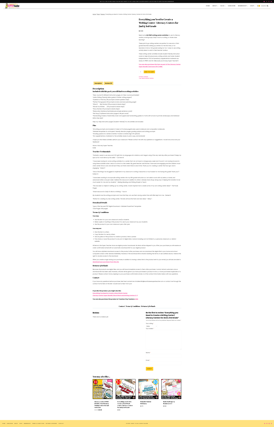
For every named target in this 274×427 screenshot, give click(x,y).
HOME (208, 6)
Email (148, 360)
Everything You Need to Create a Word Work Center (110, 293)
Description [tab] (98, 83)
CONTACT (61, 423)
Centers (152, 78)
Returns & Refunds (148, 306)
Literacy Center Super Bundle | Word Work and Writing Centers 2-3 (115, 295)
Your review (150, 328)
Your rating (150, 323)
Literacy (146, 76)
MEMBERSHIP (27, 423)
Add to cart (149, 71)
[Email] (264, 1)
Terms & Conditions (133, 306)
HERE (136, 299)
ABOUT (16, 423)
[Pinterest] (271, 1)
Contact (122, 306)
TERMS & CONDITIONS (38, 423)
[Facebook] (267, 1)
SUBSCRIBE (232, 6)
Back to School (145, 78)
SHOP (20, 423)
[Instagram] (269, 1)
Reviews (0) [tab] (108, 83)
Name (148, 353)
